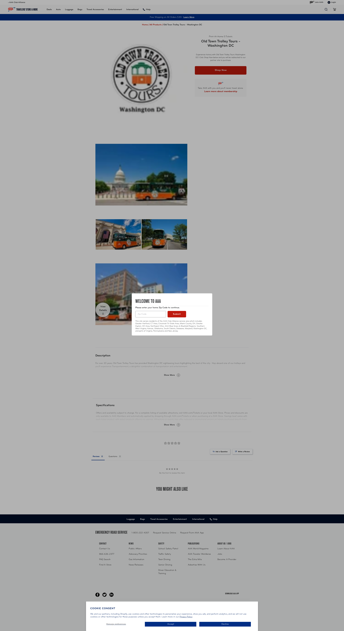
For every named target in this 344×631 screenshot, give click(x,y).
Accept (170, 624)
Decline (225, 624)
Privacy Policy (186, 617)
